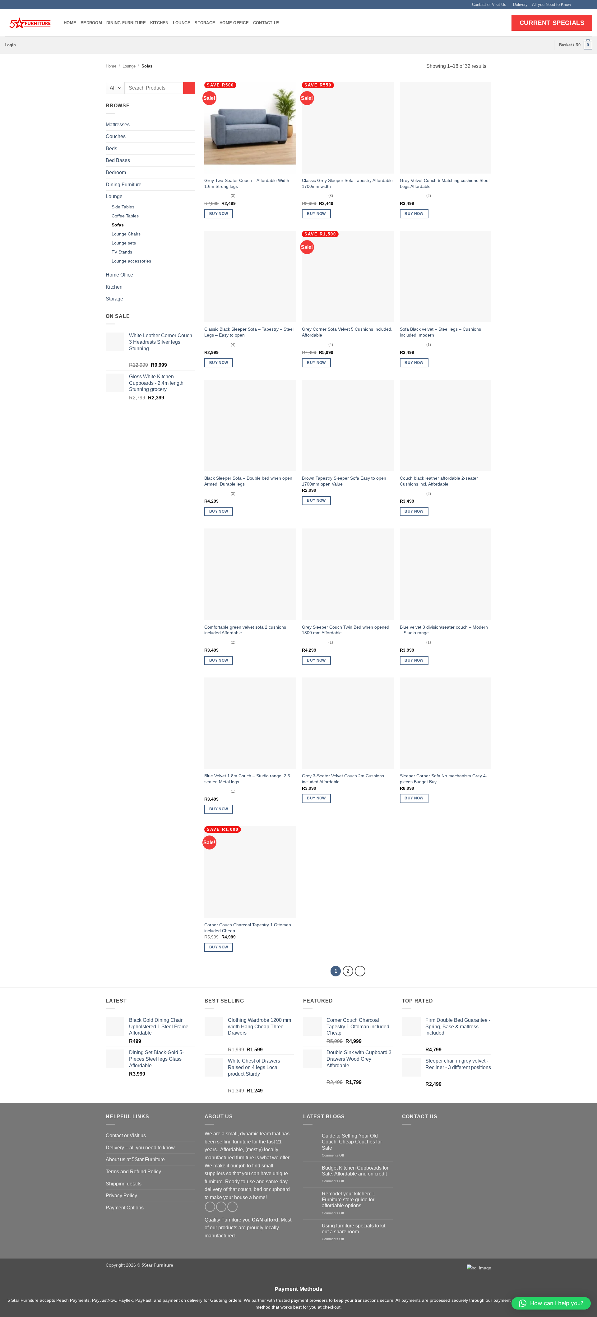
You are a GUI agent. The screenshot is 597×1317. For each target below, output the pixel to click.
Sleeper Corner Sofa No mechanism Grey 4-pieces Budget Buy (443, 778)
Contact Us (266, 23)
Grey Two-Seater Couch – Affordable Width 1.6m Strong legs (246, 183)
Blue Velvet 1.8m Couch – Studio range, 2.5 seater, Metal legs (247, 778)
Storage (205, 23)
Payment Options (125, 1207)
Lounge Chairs (126, 233)
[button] (10, 45)
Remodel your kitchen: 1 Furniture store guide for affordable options (348, 1199)
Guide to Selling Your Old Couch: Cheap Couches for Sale (352, 1141)
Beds (111, 148)
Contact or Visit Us (489, 4)
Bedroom (91, 23)
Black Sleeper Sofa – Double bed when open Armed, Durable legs (248, 481)
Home (70, 23)
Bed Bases (118, 160)
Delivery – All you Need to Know (542, 4)
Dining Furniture (126, 23)
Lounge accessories (131, 260)
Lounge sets (124, 242)
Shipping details (123, 1183)
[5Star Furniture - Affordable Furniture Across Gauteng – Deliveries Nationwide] (29, 23)
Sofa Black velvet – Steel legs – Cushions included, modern (440, 332)
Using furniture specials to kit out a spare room (353, 1228)
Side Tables (123, 206)
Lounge (182, 23)
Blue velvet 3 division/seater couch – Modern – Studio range (444, 630)
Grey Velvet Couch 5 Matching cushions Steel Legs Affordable (444, 183)
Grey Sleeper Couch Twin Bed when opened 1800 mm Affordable (345, 630)
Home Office (234, 23)
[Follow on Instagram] (583, 4)
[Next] (360, 971)
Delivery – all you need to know (140, 1147)
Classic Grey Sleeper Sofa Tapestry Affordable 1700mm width (347, 183)
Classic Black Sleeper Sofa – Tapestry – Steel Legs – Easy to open (249, 332)
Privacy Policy (121, 1195)
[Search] (547, 45)
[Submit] (189, 88)
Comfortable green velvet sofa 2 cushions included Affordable (245, 630)
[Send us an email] (589, 4)
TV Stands (122, 251)
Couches (116, 136)
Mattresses (118, 124)
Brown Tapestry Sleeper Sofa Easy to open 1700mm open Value (344, 481)
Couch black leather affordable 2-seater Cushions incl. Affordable (439, 481)
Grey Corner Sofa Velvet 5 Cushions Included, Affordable (347, 332)
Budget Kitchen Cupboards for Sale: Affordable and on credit (355, 1170)
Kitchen (159, 23)
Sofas (118, 224)
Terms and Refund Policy (133, 1171)
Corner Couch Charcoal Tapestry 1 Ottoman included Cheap (247, 927)
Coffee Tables (125, 215)
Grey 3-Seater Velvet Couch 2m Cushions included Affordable (343, 778)
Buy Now (218, 214)
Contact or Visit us (126, 1135)
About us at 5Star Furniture (135, 1159)
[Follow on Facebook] (577, 4)
